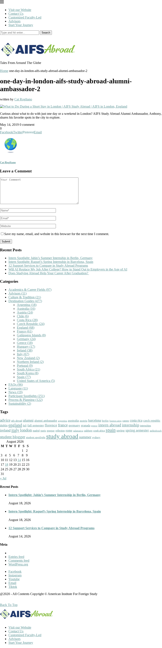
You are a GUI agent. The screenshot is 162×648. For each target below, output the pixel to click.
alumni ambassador (45, 420)
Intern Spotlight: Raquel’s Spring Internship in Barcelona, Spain (50, 262)
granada (85, 425)
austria (83, 420)
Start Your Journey (20, 25)
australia (73, 420)
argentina (62, 420)
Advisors (14, 21)
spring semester (137, 430)
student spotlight (35, 437)
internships (145, 425)
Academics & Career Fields (29, 289)
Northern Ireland (30, 362)
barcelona (94, 420)
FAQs (15, 384)
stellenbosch (156, 430)
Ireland (24, 350)
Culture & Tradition (24, 297)
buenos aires (115, 421)
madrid (36, 430)
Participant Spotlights (26, 396)
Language (18, 388)
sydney (96, 437)
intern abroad (109, 425)
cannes (125, 420)
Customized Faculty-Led (24, 17)
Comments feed (18, 560)
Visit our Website (19, 10)
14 (19, 460)
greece (94, 425)
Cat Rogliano (23, 99)
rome (69, 430)
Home (4, 71)
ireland (5, 430)
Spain (24, 377)
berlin (105, 420)
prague (51, 430)
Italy (23, 354)
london (26, 430)
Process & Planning (25, 400)
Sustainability (19, 403)
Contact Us (15, 13)
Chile (23, 316)
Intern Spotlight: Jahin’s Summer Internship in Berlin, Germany (50, 258)
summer (85, 437)
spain (111, 430)
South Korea (27, 373)
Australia (26, 308)
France (24, 331)
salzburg (88, 430)
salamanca (78, 430)
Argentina (26, 305)
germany (74, 425)
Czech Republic (31, 324)
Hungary (26, 346)
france (63, 425)
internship (130, 425)
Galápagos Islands (31, 335)
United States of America (36, 381)
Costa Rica (27, 320)
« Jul (3, 478)
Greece (25, 343)
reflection (60, 430)
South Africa (28, 369)
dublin (4, 425)
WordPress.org (18, 564)
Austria (25, 312)
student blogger (12, 437)
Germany (26, 339)
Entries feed (16, 557)
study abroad (62, 436)
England (25, 327)
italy (15, 430)
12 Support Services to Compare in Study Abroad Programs (48, 265)
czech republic (151, 420)
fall (25, 425)
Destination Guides (25, 301)
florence (51, 425)
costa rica (136, 420)
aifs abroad (16, 420)
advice (5, 420)
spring (120, 430)
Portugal (25, 365)
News (15, 392)
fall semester (35, 425)
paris (43, 430)
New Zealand (28, 358)
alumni (28, 420)
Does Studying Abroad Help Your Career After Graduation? (48, 273)
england (15, 425)
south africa (99, 430)
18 (6, 464)
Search (46, 32)
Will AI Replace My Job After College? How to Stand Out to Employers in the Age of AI (67, 269)
